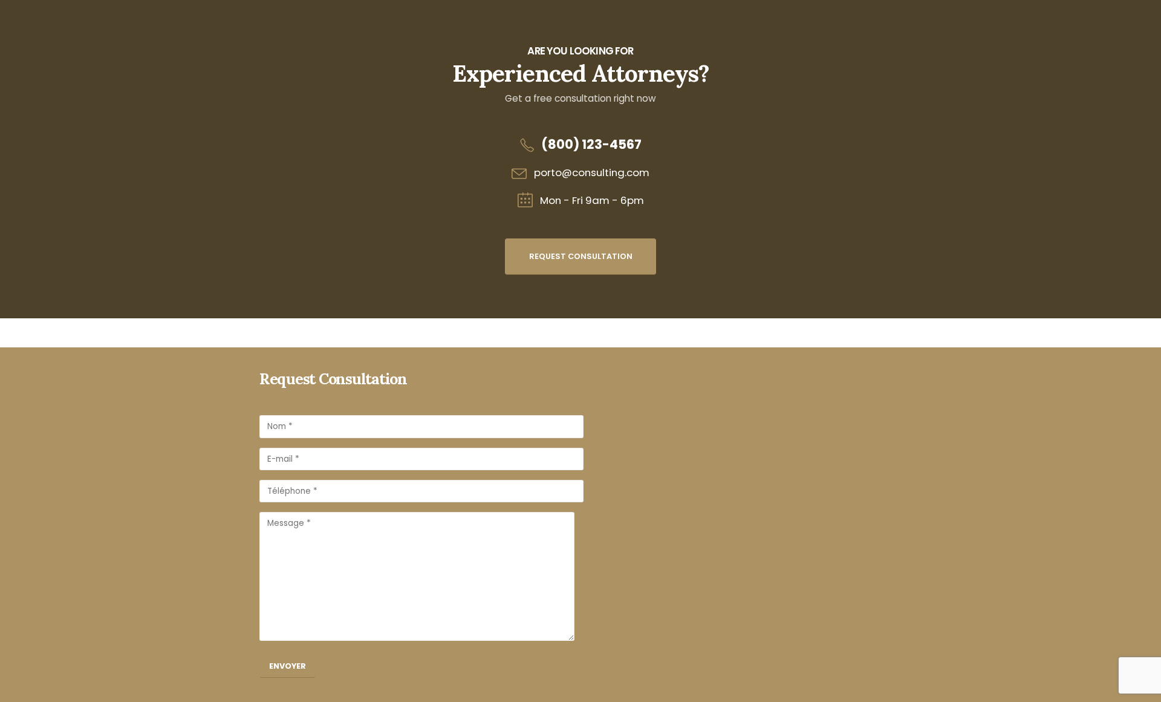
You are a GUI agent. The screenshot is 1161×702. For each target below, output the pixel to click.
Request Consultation (581, 256)
